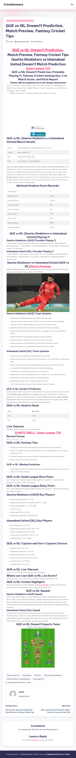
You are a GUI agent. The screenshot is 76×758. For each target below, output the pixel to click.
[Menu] (72, 4)
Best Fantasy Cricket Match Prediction (20, 20)
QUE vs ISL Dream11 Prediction (37, 50)
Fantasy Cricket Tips (13, 675)
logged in (35, 740)
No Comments (37, 41)
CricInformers (13, 4)
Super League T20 (38, 68)
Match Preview (27, 675)
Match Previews (41, 266)
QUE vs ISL (38, 675)
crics (21, 691)
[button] (24, 696)
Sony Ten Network (42, 585)
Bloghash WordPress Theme (58, 754)
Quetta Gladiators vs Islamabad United (18, 679)
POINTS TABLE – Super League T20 (38, 432)
